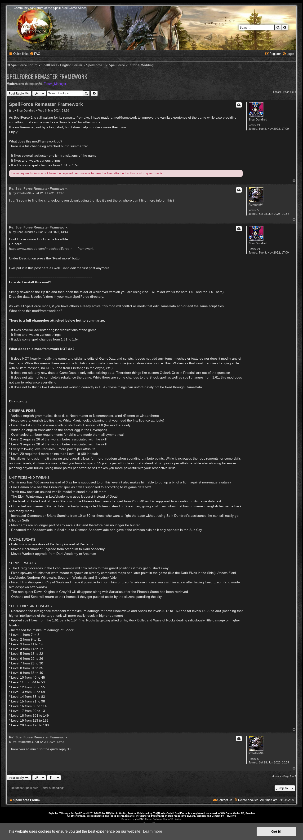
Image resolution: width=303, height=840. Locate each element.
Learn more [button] (152, 831)
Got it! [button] (276, 831)
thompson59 (33, 84)
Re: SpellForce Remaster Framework (38, 188)
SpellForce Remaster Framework (47, 76)
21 (258, 125)
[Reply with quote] (239, 105)
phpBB (139, 819)
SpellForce (81, 813)
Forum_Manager (55, 84)
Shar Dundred (258, 119)
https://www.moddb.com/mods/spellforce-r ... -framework (51, 248)
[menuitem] (35, 53)
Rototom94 (256, 204)
